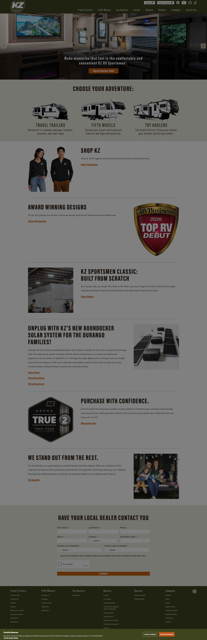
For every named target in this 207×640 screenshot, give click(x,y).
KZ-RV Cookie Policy (11, 638)
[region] (103, 634)
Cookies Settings (150, 634)
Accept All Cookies (166, 634)
